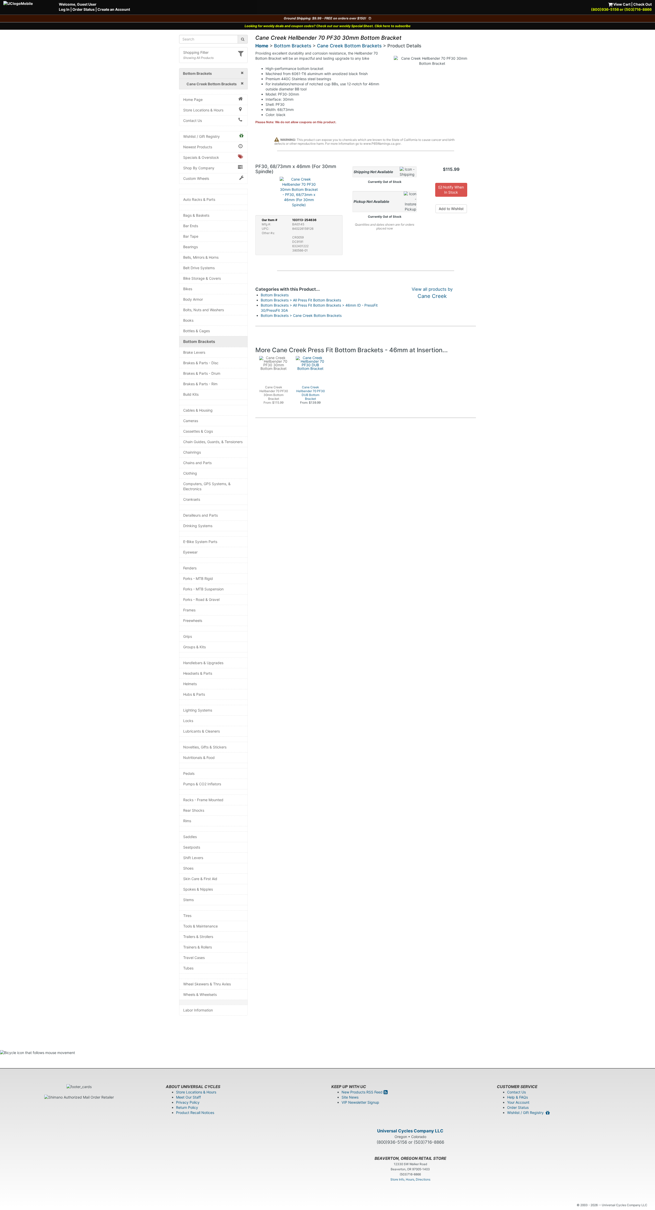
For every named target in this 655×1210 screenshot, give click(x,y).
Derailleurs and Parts (200, 515)
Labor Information (198, 1010)
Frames (189, 610)
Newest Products (197, 147)
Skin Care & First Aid (200, 879)
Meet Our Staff (188, 1097)
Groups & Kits (194, 647)
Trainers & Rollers (197, 947)
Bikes (187, 289)
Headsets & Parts (197, 673)
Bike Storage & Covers (202, 278)
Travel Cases (194, 957)
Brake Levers (194, 352)
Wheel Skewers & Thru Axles (207, 984)
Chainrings (192, 452)
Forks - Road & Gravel (201, 599)
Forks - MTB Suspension (203, 589)
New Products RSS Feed (363, 1092)
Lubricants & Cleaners (201, 731)
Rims (187, 821)
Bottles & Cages (196, 331)
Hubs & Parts (194, 694)
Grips (187, 636)
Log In (64, 9)
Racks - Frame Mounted (203, 800)
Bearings (190, 247)
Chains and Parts (197, 463)
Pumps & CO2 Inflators (202, 784)
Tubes (188, 968)
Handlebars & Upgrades (203, 663)
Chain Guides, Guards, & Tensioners (213, 442)
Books (188, 320)
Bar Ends (190, 226)
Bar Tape (190, 236)
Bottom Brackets (199, 341)
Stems (188, 900)
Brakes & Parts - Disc (201, 363)
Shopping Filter (196, 52)
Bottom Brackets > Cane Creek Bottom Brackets (301, 315)
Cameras (190, 421)
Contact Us (192, 120)
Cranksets (191, 499)
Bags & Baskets (196, 215)
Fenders (189, 568)
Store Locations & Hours (203, 110)
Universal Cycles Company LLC (410, 1130)
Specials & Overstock (201, 157)
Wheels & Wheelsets (200, 994)
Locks (188, 720)
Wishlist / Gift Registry (201, 136)
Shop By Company (198, 168)
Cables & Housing (198, 410)
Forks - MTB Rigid (198, 578)
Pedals (188, 773)
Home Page (193, 99)
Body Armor (193, 299)
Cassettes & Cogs (198, 431)
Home (261, 45)
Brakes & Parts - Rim (200, 384)
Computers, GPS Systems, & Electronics (207, 486)
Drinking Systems (197, 526)
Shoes (188, 868)
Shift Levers (193, 858)
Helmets (190, 684)
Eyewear (190, 552)
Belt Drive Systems (199, 268)
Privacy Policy (188, 1102)
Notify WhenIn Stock (453, 189)
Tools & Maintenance (200, 926)
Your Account (518, 1102)
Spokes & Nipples (198, 889)
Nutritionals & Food (199, 757)
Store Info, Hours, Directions (410, 1179)
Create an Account (113, 9)
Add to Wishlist (451, 208)
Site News (350, 1097)
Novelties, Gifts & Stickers (204, 747)
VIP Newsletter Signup (360, 1102)
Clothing (190, 473)
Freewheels (192, 620)
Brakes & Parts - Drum (201, 373)
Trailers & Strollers (198, 936)
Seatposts (191, 847)
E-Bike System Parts (200, 541)
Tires (187, 915)
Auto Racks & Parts (199, 199)
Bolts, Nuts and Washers (203, 310)
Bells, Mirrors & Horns (201, 257)
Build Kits (191, 394)
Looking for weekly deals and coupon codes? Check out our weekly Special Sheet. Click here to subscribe (328, 26)
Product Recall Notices (195, 1112)
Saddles (190, 837)
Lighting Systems (197, 710)
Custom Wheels (196, 178)
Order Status (83, 9)
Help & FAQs (517, 1097)
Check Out (642, 4)
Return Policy (187, 1107)
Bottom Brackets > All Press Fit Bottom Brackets (301, 300)
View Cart (621, 4)
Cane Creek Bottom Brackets (349, 45)
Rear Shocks (193, 810)
